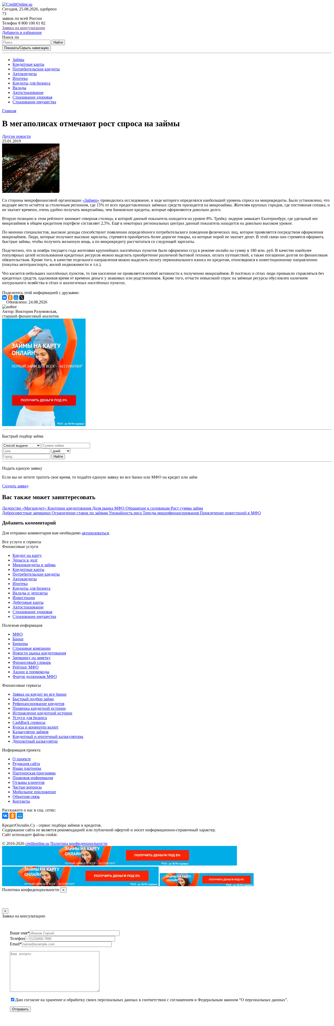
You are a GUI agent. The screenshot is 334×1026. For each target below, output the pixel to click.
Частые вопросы (27, 787)
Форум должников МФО (35, 676)
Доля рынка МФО (109, 508)
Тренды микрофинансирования (171, 513)
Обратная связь (26, 796)
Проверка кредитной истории (39, 708)
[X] (21, 297)
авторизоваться (95, 533)
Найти (58, 42)
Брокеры (20, 643)
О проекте (22, 759)
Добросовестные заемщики (27, 513)
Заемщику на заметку (32, 657)
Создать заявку (15, 486)
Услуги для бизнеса (30, 717)
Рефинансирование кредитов (38, 703)
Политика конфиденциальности (79, 843)
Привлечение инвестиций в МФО (230, 513)
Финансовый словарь (32, 662)
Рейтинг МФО (26, 667)
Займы (18, 59)
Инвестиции (24, 597)
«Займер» (90, 200)
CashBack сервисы (29, 722)
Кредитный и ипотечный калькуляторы (48, 736)
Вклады (19, 88)
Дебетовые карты (28, 602)
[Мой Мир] (16, 297)
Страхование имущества (34, 102)
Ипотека (20, 78)
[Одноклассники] (10, 297)
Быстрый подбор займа (33, 699)
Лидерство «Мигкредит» (24, 508)
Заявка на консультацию (23, 28)
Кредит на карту (27, 555)
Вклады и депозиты (30, 593)
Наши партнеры (27, 768)
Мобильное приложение (34, 792)
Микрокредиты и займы (34, 565)
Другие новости (16, 136)
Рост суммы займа (187, 508)
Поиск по (10, 37)
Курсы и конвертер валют (35, 727)
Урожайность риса (126, 513)
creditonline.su (37, 843)
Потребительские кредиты (36, 69)
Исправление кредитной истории (42, 713)
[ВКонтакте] (4, 297)
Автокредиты (25, 73)
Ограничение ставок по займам (80, 513)
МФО (18, 634)
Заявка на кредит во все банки (40, 694)
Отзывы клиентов (29, 782)
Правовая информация (33, 778)
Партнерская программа (34, 773)
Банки (18, 639)
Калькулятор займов (31, 732)
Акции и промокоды (31, 672)
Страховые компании (32, 648)
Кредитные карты (28, 64)
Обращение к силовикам (148, 508)
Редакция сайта (26, 763)
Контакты (21, 801)
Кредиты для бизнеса (31, 83)
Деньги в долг (25, 560)
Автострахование (28, 92)
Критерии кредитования (69, 508)
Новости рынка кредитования (39, 653)
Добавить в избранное (22, 32)
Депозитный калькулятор (35, 741)
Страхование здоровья (32, 97)
